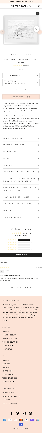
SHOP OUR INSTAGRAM (11, 396)
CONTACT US (7, 349)
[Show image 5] (19, 54)
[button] (18, 65)
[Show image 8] (26, 54)
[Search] (36, 6)
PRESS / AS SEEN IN (9, 403)
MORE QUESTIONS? (12, 217)
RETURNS (7, 210)
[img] (4, 268)
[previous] (2, 32)
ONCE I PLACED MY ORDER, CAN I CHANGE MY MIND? (19, 189)
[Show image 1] (11, 54)
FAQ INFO (5, 367)
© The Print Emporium (21, 428)
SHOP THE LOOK (8, 393)
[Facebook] (11, 415)
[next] (39, 32)
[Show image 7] (24, 54)
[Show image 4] (17, 54)
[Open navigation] (3, 6)
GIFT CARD (6, 400)
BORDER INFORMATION (14, 145)
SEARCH (5, 331)
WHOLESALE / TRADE (10, 342)
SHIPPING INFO (8, 371)
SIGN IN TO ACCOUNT (10, 338)
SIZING (6, 158)
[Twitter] (17, 415)
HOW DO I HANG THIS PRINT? (17, 204)
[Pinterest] (30, 415)
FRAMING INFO (10, 152)
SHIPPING (7, 165)
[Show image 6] (22, 54)
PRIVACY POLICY (8, 374)
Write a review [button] (21, 255)
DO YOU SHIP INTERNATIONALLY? (19, 172)
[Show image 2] (13, 54)
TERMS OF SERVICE (9, 378)
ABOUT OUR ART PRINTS (14, 138)
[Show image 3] (15, 54)
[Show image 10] (30, 54)
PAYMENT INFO (8, 345)
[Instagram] (24, 415)
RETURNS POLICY (8, 381)
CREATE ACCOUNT (9, 335)
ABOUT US (6, 364)
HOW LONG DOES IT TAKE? (16, 197)
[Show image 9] (28, 54)
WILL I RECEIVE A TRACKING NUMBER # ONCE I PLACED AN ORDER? (21, 179)
